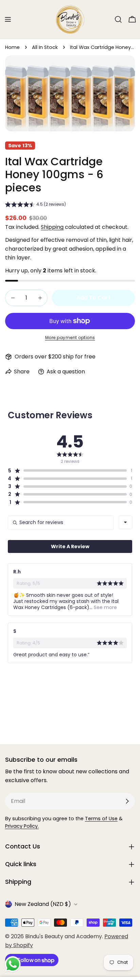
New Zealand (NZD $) (43, 904)
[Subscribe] (127, 801)
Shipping (52, 227)
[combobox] (125, 522)
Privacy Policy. (22, 826)
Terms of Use (101, 818)
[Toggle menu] (8, 19)
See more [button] (104, 607)
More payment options (70, 337)
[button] (35, 205)
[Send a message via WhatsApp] (12, 964)
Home (12, 47)
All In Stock (45, 47)
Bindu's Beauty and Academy (63, 936)
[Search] (118, 19)
